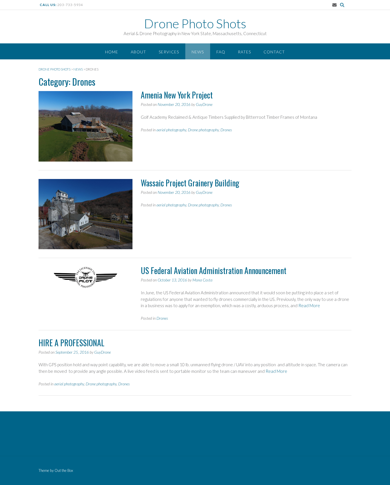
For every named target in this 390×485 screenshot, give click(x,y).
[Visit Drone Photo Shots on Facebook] (78, 433)
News (198, 51)
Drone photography (203, 129)
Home (111, 51)
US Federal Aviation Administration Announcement (213, 270)
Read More (309, 305)
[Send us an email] (334, 5)
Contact (274, 51)
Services (169, 51)
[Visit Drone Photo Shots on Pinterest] (51, 433)
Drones (226, 129)
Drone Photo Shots (195, 23)
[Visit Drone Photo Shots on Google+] (69, 433)
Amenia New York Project (177, 95)
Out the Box (64, 470)
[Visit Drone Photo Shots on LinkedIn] (60, 433)
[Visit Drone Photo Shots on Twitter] (42, 433)
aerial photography (171, 129)
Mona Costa (202, 279)
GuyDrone (204, 104)
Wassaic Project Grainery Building (190, 183)
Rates (244, 51)
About (138, 51)
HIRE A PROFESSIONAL (71, 343)
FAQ (220, 51)
